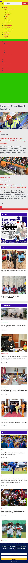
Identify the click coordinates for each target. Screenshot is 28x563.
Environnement (8, 25)
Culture (7, 11)
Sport (6, 18)
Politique (7, 14)
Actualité (6, 7)
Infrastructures (7, 30)
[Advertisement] (14, 89)
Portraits (6, 36)
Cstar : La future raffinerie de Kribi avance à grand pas (14, 422)
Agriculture (8, 21)
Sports (5, 508)
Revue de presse (9, 9)
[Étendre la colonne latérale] (1, 207)
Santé (7, 16)
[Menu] (1, 1)
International (7, 32)
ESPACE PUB (9, 29)
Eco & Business (8, 20)
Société (2, 131)
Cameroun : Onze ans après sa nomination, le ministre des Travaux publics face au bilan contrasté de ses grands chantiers (14, 358)
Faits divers (8, 12)
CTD (5, 23)
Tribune (7, 38)
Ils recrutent (7, 27)
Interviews (6, 34)
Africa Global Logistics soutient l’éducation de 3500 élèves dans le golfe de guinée (14, 141)
